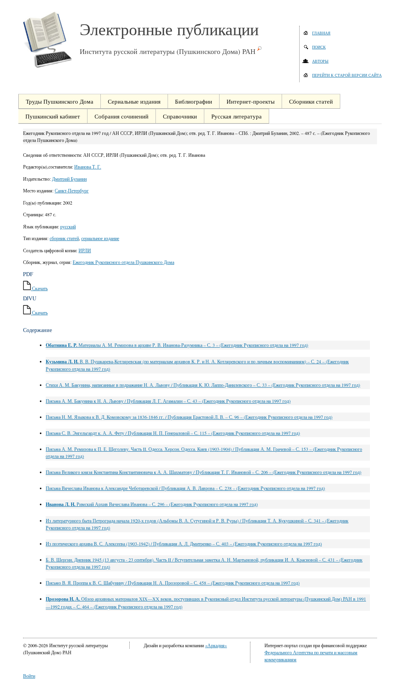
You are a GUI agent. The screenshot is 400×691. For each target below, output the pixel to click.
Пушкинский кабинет (52, 116)
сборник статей (64, 238)
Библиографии (193, 101)
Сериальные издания (134, 101)
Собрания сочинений (121, 116)
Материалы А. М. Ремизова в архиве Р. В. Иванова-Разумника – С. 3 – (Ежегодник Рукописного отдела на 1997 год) (177, 345)
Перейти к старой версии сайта (347, 75)
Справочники (180, 116)
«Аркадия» (216, 645)
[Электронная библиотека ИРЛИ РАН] (51, 40)
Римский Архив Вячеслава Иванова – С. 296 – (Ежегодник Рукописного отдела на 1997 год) (152, 504)
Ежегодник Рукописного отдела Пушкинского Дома (123, 262)
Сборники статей (311, 101)
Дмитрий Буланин (69, 179)
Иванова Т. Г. (87, 166)
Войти (29, 676)
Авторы (320, 61)
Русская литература (236, 116)
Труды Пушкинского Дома (59, 101)
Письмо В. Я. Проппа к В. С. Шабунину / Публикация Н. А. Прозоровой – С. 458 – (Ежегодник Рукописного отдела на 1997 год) (173, 583)
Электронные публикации (169, 29)
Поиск (319, 47)
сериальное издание (100, 238)
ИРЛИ (85, 250)
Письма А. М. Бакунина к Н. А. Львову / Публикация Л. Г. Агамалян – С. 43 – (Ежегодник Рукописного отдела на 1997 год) (168, 401)
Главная (321, 33)
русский (68, 226)
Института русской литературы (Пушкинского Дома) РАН (167, 51)
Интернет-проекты (251, 101)
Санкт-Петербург (72, 190)
